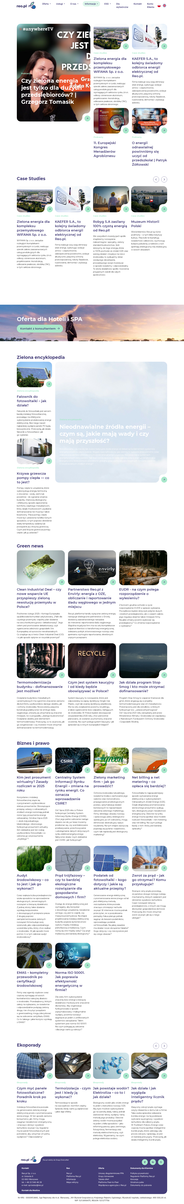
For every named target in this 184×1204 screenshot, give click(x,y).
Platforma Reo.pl (73, 1176)
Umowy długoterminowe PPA (111, 1173)
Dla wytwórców (122, 5)
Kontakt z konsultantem (38, 328)
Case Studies (31, 178)
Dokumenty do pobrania (141, 1185)
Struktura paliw (137, 1182)
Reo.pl (69, 1173)
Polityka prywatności (139, 1173)
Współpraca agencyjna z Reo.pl (112, 1185)
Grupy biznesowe (106, 1176)
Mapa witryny (72, 1182)
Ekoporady (29, 1045)
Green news (30, 546)
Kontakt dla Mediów (31, 1190)
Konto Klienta (150, 5)
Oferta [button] (45, 3)
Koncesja (134, 1179)
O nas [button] (73, 3)
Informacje (71, 1179)
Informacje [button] (90, 3)
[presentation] (156, 179)
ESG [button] (106, 3)
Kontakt (138, 3)
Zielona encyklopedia (41, 357)
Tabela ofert (103, 1179)
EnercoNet (65, 1160)
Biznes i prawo (33, 743)
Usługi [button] (59, 3)
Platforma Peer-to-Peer (108, 1182)
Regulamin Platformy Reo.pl (142, 1176)
